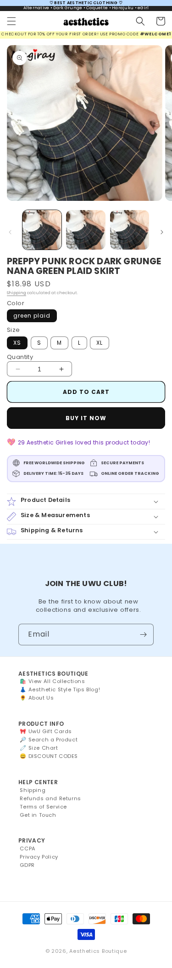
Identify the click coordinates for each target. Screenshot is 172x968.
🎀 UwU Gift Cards (46, 731)
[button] (11, 21)
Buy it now (86, 418)
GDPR (27, 865)
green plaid (31, 315)
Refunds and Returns (50, 798)
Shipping (16, 293)
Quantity (20, 357)
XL (99, 343)
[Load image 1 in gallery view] (41, 229)
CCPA (27, 848)
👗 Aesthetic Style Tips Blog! (60, 689)
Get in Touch (38, 815)
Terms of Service (43, 806)
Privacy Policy (39, 856)
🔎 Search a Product (49, 739)
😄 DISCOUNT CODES (49, 756)
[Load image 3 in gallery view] (129, 229)
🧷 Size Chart (39, 748)
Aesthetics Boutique (98, 951)
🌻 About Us (37, 697)
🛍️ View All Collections (52, 681)
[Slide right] (162, 232)
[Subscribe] (143, 634)
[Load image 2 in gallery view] (85, 229)
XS (17, 343)
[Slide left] (10, 232)
